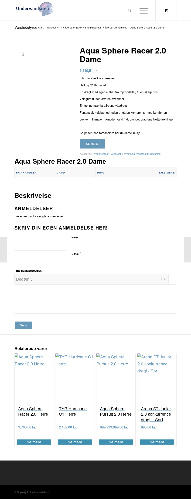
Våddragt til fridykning (148, 154)
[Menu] (142, 10)
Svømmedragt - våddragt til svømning (114, 154)
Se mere (34, 442)
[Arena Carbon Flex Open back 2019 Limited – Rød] (187, 249)
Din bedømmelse (28, 270)
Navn (76, 237)
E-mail (76, 253)
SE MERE (92, 143)
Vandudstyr (23, 27)
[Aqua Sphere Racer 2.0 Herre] (3, 249)
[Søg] (130, 10)
